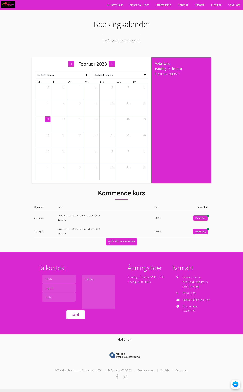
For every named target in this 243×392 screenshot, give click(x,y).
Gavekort (234, 5)
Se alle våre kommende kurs (121, 240)
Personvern (182, 370)
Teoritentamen (146, 370)
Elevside (216, 5)
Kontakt (183, 5)
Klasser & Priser (139, 5)
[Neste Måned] (112, 64)
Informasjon (163, 5)
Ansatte (200, 5)
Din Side (164, 370)
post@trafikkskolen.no (196, 300)
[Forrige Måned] (71, 64)
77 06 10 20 (189, 293)
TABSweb (113, 370)
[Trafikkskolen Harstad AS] (8, 4)
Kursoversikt (115, 5)
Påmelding (201, 217)
